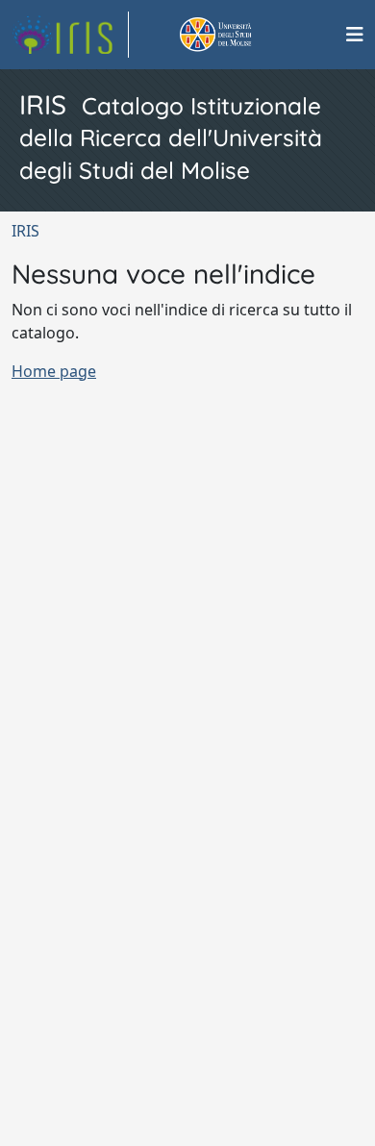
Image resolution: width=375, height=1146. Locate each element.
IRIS (25, 230)
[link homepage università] (237, 35)
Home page (54, 371)
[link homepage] (70, 35)
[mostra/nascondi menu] (354, 34)
